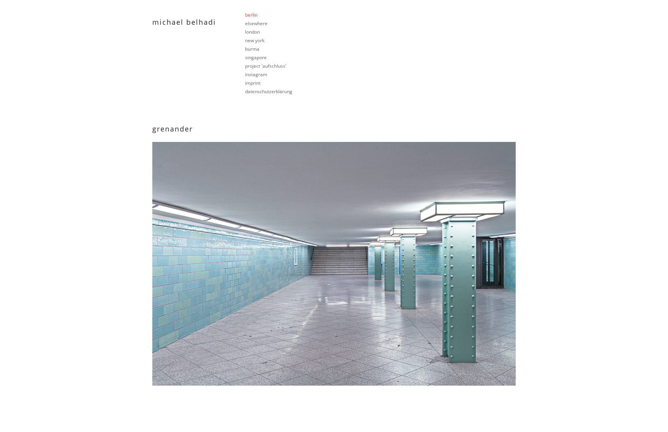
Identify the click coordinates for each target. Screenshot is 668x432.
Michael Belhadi (184, 22)
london (252, 32)
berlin (251, 15)
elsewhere (256, 23)
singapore (256, 57)
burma (252, 49)
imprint (253, 83)
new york (254, 40)
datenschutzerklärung (268, 91)
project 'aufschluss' (265, 66)
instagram (256, 74)
